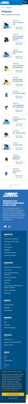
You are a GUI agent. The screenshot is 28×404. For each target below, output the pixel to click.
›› (21, 185)
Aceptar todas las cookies (13, 394)
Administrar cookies (13, 398)
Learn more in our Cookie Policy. (10, 390)
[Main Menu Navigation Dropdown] (25, 2)
